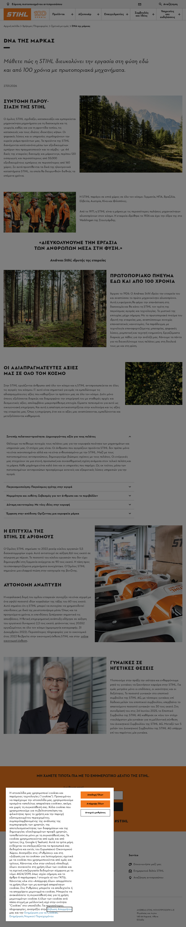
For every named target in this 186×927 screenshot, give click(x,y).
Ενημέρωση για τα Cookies (41, 913)
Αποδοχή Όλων (95, 795)
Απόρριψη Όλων (95, 803)
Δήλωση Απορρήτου (59, 909)
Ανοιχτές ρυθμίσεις (95, 812)
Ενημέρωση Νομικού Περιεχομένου (31, 916)
